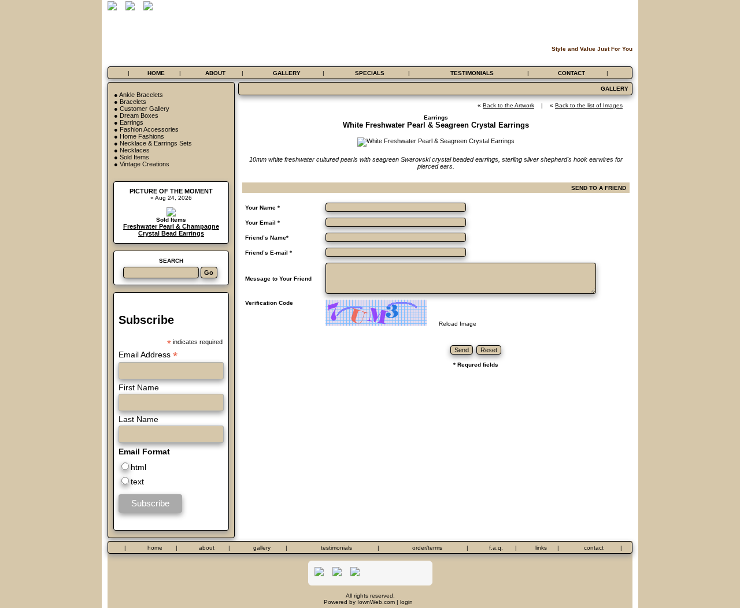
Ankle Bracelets (141, 94)
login (406, 602)
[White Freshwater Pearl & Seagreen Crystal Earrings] (436, 140)
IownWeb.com (376, 602)
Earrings (131, 122)
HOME (156, 73)
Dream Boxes (139, 115)
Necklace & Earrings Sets (156, 143)
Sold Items (134, 157)
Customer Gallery (144, 108)
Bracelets (133, 101)
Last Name (138, 419)
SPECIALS (369, 73)
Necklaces (135, 150)
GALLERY (287, 73)
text (137, 481)
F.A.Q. (496, 547)
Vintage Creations (144, 164)
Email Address (148, 354)
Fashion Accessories (149, 129)
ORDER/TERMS (427, 547)
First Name (139, 387)
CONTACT (571, 73)
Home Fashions (142, 136)
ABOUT (215, 73)
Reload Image (457, 323)
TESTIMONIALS (472, 73)
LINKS (541, 547)
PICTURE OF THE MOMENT (171, 191)
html (138, 467)
